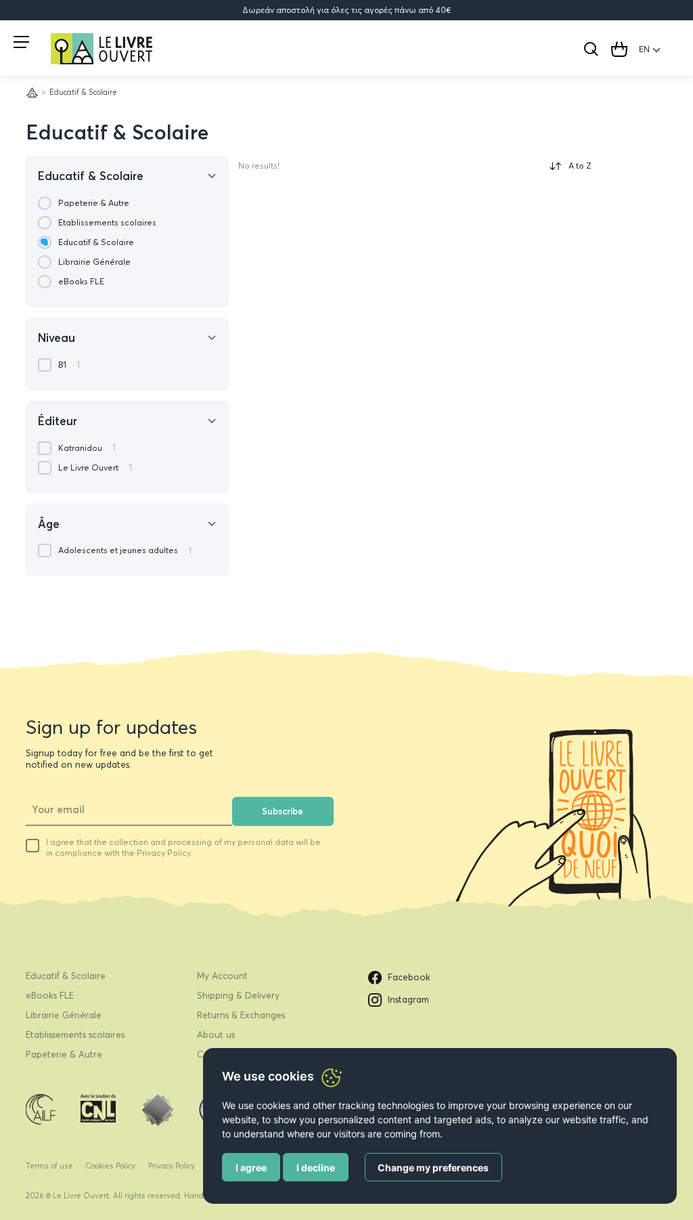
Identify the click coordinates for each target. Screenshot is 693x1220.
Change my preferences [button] (433, 1167)
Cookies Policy (110, 1166)
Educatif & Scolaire (117, 132)
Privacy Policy (171, 1166)
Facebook (409, 977)
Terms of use (49, 1166)
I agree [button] (251, 1167)
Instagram (408, 999)
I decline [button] (315, 1167)
